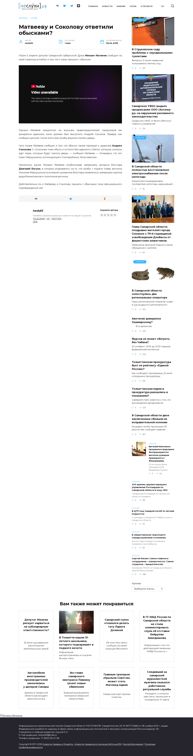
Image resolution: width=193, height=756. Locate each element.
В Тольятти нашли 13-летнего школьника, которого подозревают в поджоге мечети (76, 642)
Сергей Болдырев (133, 744)
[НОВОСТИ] (153, 43)
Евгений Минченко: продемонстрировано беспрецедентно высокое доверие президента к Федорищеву (161, 453)
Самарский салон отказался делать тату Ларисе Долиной (116, 625)
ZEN (35, 221)
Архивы (136, 583)
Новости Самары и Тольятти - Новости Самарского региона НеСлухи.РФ (82, 744)
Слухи (133, 6)
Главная (93, 6)
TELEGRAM (39, 218)
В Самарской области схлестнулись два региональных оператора (149, 294)
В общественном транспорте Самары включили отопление (149, 536)
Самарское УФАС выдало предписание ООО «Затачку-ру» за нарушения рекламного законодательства (153, 111)
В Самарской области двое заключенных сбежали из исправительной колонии (150, 419)
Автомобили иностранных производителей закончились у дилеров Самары (36, 679)
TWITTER (56, 218)
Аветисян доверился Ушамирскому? (146, 320)
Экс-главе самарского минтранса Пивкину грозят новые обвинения (76, 679)
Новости (107, 6)
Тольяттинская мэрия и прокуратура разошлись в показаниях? (150, 392)
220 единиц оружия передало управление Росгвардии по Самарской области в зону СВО (150, 487)
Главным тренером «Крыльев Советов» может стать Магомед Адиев (116, 679)
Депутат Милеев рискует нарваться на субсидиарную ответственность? (36, 625)
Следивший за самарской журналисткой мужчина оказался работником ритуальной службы (157, 680)
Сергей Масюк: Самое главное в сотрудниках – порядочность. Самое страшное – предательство (153, 561)
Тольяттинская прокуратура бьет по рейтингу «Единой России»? (151, 365)
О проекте (147, 6)
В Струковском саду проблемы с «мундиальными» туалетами (152, 53)
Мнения (121, 6)
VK (48, 218)
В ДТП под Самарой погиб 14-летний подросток (153, 512)
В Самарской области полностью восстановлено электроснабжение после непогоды (150, 171)
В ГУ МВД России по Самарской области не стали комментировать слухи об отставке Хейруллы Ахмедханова (157, 627)
